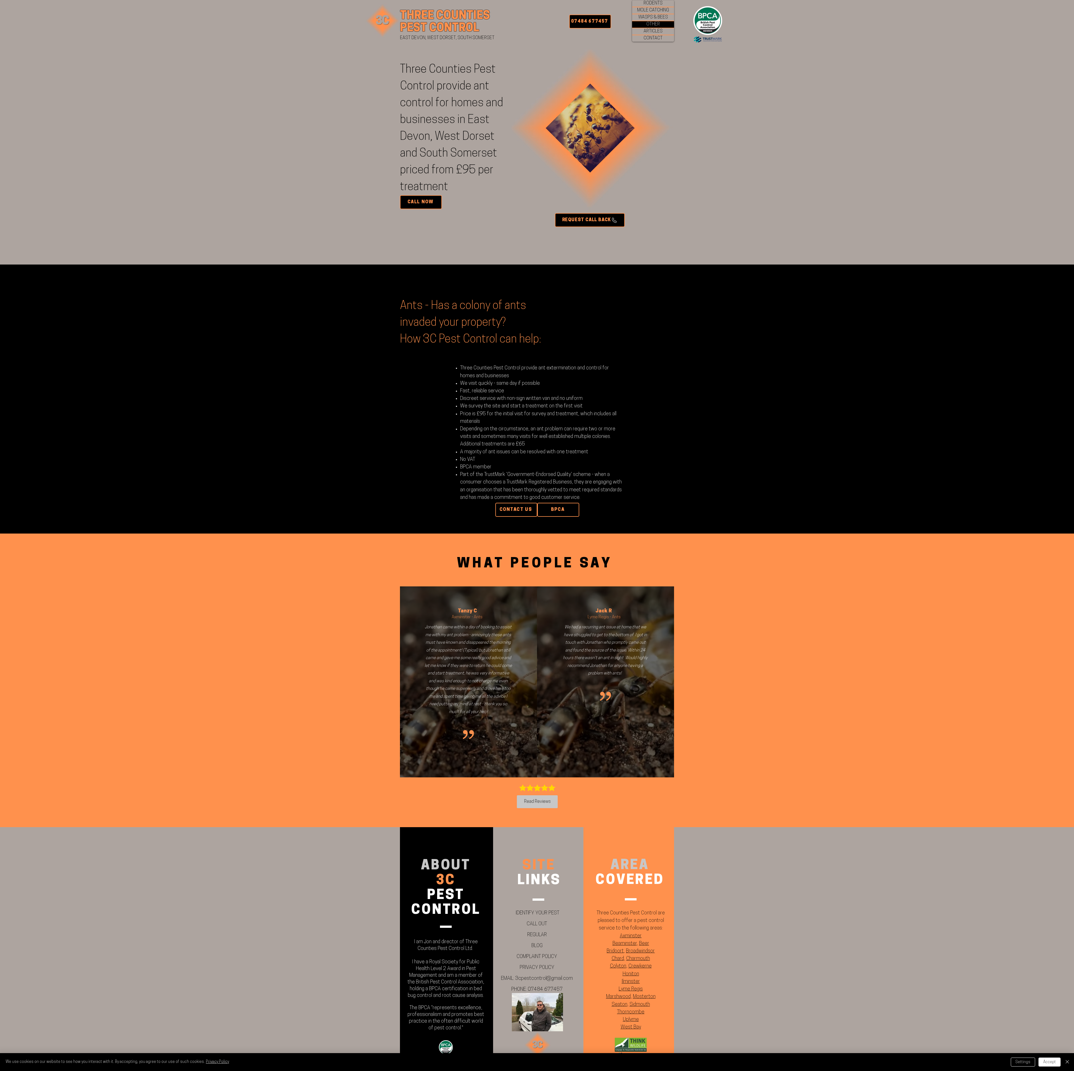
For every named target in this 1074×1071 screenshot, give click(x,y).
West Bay (631, 1027)
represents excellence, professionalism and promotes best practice (446, 1015)
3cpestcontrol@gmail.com (544, 978)
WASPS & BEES (653, 17)
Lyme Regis (631, 989)
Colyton (618, 966)
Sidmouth (640, 1004)
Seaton (619, 1004)
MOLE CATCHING (653, 10)
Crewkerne (640, 966)
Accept (1049, 1062)
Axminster (631, 936)
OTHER (653, 24)
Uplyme (631, 1019)
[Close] (1067, 1062)
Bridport (615, 951)
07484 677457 (545, 989)
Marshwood (618, 996)
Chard (618, 958)
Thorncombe (630, 1012)
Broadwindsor (640, 951)
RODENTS (653, 3)
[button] (590, 220)
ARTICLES (653, 31)
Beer (644, 943)
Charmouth (638, 958)
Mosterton (644, 996)
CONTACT (653, 38)
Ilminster (631, 981)
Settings (1023, 1062)
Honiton (631, 974)
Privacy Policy (217, 1062)
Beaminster (625, 943)
